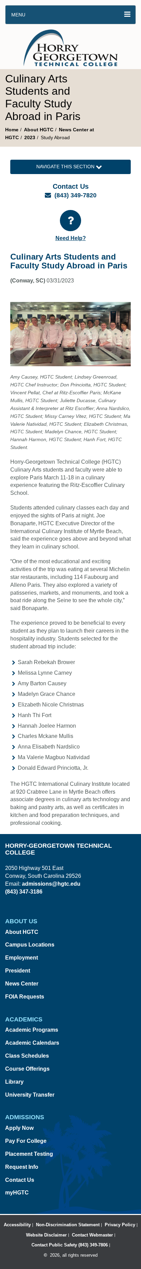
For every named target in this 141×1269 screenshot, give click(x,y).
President (17, 971)
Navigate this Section (66, 166)
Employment (21, 958)
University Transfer (29, 1095)
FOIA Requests (24, 997)
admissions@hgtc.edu (51, 884)
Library (14, 1082)
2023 (29, 137)
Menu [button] (18, 14)
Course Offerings (27, 1069)
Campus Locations (29, 945)
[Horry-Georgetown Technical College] (71, 46)
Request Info (21, 1167)
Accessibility (17, 1224)
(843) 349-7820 (75, 195)
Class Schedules (27, 1056)
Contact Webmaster (92, 1235)
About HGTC (38, 129)
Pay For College (26, 1141)
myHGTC (17, 1192)
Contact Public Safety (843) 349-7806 (69, 1244)
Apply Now (19, 1128)
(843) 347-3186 (23, 892)
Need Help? (70, 238)
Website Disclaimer (46, 1235)
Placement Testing (29, 1154)
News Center (21, 984)
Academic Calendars (32, 1043)
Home (11, 129)
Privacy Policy (120, 1224)
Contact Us (19, 1180)
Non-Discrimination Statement (68, 1224)
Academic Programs (31, 1030)
